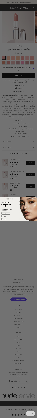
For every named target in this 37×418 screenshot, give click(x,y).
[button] (9, 213)
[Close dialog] (36, 198)
